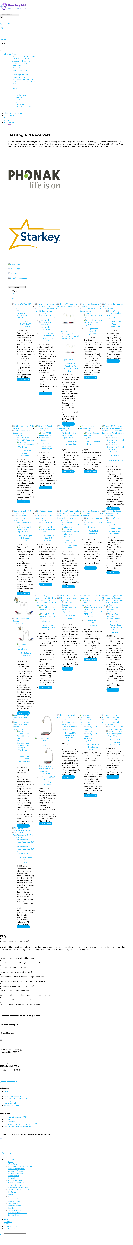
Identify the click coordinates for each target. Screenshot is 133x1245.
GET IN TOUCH (10, 1229)
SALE (10, 1162)
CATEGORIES (9, 1159)
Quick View (18, 309)
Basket (3, 40)
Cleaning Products (16, 1183)
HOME (7, 1157)
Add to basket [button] (69, 471)
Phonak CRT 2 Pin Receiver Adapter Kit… (116, 742)
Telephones (13, 1204)
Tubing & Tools (14, 1185)
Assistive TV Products (17, 1171)
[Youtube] (13, 1057)
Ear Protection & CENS (17, 1213)
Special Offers (14, 1215)
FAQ (6, 1219)
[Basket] (2, 35)
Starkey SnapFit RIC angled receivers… (25, 538)
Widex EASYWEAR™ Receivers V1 (26, 324)
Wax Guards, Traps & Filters (19, 1190)
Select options (24, 379)
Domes (11, 1194)
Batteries (12, 1192)
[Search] (1, 17)
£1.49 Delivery (14, 1164)
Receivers (12, 1197)
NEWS (7, 1224)
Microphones (13, 1176)
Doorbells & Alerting (16, 1201)
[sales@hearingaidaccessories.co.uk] (2, 1075)
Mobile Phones (14, 1206)
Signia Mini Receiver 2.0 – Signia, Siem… (93, 331)
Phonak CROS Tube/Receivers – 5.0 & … (26, 859)
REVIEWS (8, 1222)
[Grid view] (9, 285)
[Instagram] (8, 1057)
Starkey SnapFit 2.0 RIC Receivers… (93, 622)
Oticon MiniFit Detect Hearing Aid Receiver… (115, 531)
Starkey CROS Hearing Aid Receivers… (93, 747)
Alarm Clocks (13, 1199)
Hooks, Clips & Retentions (18, 1187)
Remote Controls (15, 1173)
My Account (5, 24)
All (13, 298)
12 (13, 293)
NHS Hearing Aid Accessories (20, 1166)
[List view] (10, 285)
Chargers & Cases (15, 1180)
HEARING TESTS (11, 1226)
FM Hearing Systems (16, 1169)
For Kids (11, 1208)
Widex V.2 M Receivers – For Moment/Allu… (48, 446)
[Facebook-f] (2, 1057)
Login (2, 28)
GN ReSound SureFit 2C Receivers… (25, 453)
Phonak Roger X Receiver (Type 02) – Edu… (48, 627)
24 (13, 296)
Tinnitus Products (15, 1210)
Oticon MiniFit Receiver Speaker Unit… (116, 324)
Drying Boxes (13, 1178)
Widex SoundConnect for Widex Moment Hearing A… (26, 759)
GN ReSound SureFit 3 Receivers (48, 538)
